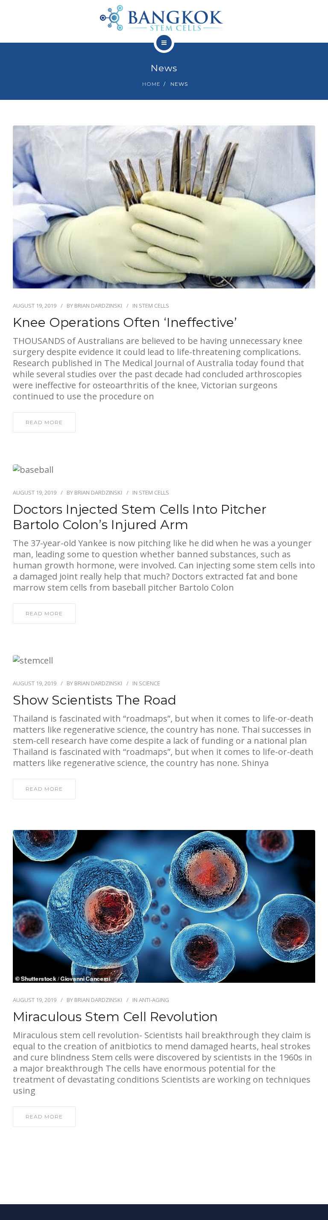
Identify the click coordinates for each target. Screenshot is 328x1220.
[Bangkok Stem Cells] (164, 16)
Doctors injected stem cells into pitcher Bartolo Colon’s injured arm (139, 517)
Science (149, 683)
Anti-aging (154, 1000)
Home (151, 84)
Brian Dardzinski (98, 305)
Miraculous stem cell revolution (115, 1017)
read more (44, 422)
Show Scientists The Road (94, 700)
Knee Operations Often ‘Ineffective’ (125, 322)
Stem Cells (154, 305)
